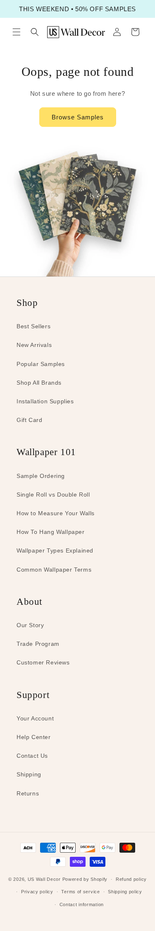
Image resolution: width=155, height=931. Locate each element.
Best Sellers (33, 326)
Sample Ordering (41, 476)
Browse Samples (78, 117)
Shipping (29, 774)
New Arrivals (34, 345)
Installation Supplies (45, 401)
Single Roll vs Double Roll (53, 494)
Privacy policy (37, 891)
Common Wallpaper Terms (54, 569)
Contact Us (32, 755)
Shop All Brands (39, 382)
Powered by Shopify (85, 879)
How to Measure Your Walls (56, 513)
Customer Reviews (43, 662)
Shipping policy (125, 891)
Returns (28, 793)
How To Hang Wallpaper (51, 532)
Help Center (34, 737)
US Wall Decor (44, 879)
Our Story (30, 625)
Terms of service (80, 891)
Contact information (82, 904)
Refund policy (131, 879)
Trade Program (38, 643)
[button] (16, 32)
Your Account (35, 718)
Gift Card (29, 420)
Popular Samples (41, 364)
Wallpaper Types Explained (55, 550)
